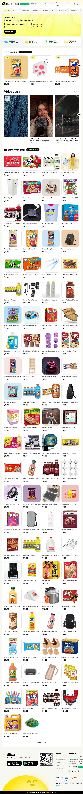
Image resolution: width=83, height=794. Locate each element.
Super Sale (25, 10)
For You (6, 10)
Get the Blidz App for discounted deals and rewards (41, 792)
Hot (53, 10)
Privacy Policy (59, 768)
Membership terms (61, 759)
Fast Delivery (62, 10)
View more (39, 742)
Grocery (16, 10)
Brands (45, 10)
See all (75, 91)
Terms (57, 756)
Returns (58, 765)
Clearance (36, 10)
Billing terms (59, 771)
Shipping (58, 762)
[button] (16, 70)
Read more (9, 31)
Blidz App (57, 4)
